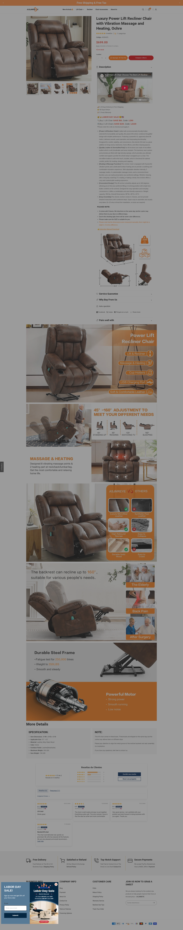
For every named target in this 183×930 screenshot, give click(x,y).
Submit (15, 915)
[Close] (56, 884)
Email (6, 903)
